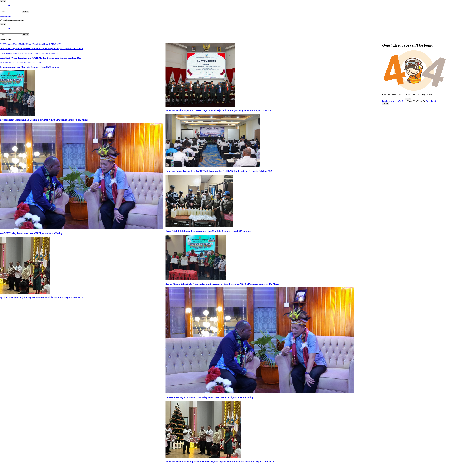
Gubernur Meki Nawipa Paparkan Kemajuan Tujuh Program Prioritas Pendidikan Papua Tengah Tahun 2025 (192, 461)
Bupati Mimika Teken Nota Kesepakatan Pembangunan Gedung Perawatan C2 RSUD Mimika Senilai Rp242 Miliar (194, 284)
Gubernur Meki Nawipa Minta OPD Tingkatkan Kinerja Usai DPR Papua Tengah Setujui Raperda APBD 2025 (192, 110)
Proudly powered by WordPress (394, 101)
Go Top (385, 103)
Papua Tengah (5, 16)
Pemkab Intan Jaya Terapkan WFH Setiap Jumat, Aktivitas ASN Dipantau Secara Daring (182, 397)
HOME (7, 5)
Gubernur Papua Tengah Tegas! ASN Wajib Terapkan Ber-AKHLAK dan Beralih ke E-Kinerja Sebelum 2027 (191, 171)
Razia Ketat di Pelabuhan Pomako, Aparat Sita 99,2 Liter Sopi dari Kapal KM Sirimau (180, 231)
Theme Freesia (431, 101)
